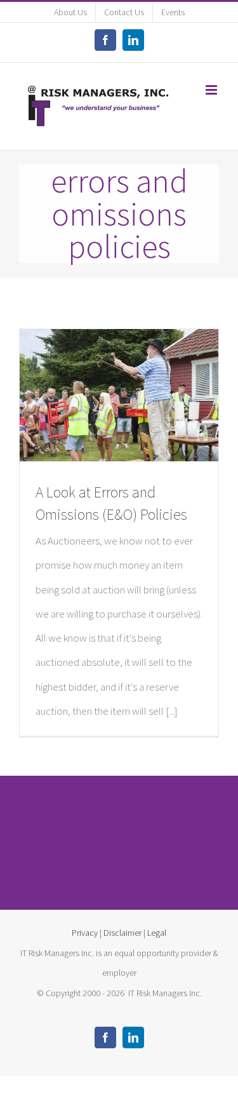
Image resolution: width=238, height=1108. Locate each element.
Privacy (85, 932)
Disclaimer (122, 932)
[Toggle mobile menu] (212, 90)
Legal (156, 932)
